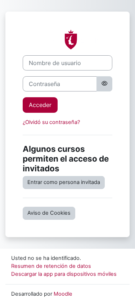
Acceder (40, 104)
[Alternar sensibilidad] (104, 83)
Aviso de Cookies (49, 213)
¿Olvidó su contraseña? (51, 122)
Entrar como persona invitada (63, 182)
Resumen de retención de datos (51, 266)
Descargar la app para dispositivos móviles (64, 274)
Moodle (63, 294)
